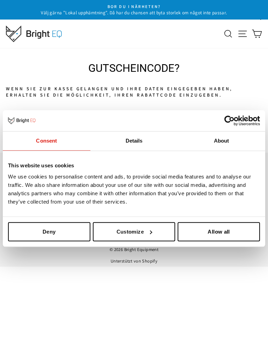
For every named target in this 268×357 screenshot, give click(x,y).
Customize (130, 232)
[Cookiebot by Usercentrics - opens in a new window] (229, 120)
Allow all (219, 232)
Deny (49, 232)
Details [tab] (134, 141)
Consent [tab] (46, 141)
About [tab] (221, 141)
